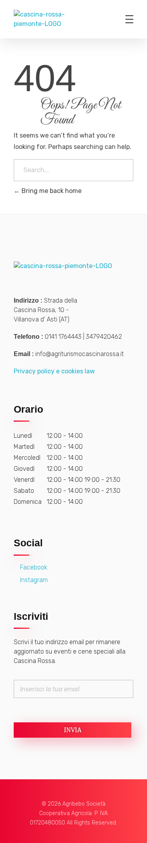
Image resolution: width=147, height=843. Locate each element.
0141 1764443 (63, 336)
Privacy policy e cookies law (54, 371)
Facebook (32, 567)
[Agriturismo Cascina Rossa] (63, 19)
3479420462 (104, 336)
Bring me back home (51, 191)
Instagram (33, 580)
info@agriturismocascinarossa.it (79, 354)
